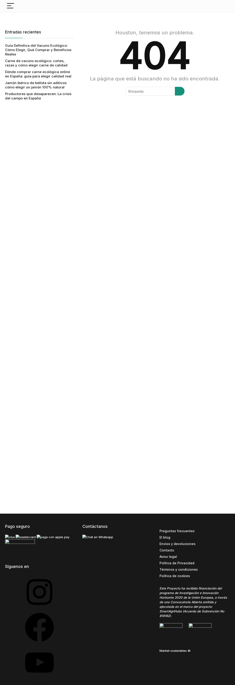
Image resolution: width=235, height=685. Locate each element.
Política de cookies (174, 576)
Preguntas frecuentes (177, 531)
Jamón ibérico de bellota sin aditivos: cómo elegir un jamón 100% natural (36, 85)
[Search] (222, 6)
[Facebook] (39, 643)
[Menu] (10, 6)
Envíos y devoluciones (177, 544)
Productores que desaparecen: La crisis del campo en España (38, 96)
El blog (164, 537)
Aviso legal (168, 557)
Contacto (166, 550)
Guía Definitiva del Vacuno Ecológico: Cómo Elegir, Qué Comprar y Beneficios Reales (38, 49)
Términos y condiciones (178, 569)
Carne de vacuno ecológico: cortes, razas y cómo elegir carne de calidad (36, 63)
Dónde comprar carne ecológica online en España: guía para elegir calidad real (38, 74)
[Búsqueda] (180, 91)
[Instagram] (39, 608)
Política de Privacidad (176, 563)
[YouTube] (39, 678)
